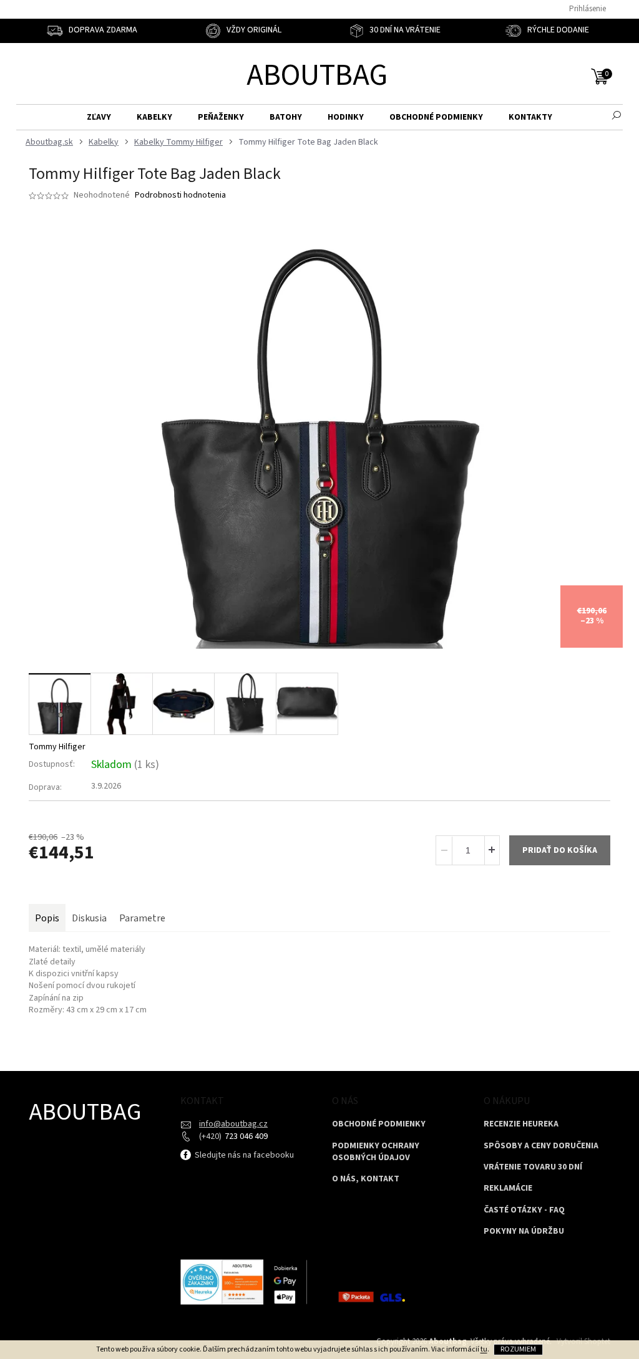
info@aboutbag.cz (233, 1124)
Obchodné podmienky (379, 1124)
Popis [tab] (47, 918)
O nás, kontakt (365, 1179)
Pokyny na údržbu (524, 1231)
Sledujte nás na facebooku (243, 1155)
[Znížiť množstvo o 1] (444, 850)
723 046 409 (245, 1136)
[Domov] (47, 142)
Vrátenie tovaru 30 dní (533, 1167)
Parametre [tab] (142, 918)
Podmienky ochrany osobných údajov (375, 1152)
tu (483, 1349)
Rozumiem (518, 1349)
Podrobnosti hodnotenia (180, 195)
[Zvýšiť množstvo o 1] (492, 850)
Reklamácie (508, 1188)
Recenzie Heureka (521, 1124)
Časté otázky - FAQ (524, 1210)
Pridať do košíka (559, 850)
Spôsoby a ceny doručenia (541, 1146)
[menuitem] (99, 117)
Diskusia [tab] (89, 918)
